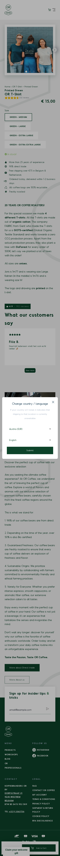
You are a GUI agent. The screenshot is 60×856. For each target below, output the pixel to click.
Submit (30, 450)
